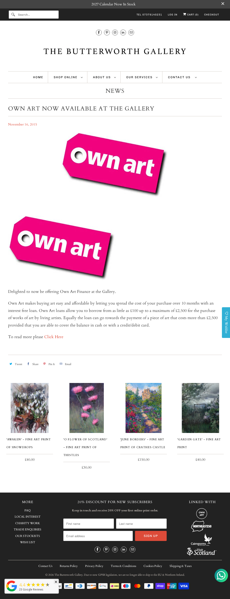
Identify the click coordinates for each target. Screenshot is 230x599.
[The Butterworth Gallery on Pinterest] (107, 32)
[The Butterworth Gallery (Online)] (11, 591)
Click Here (53, 337)
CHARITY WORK (27, 523)
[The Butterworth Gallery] (115, 52)
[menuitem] (68, 77)
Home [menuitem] (38, 77)
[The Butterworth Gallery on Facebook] (99, 32)
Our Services (140, 77)
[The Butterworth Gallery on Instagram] (115, 32)
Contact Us (180, 77)
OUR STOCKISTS (27, 536)
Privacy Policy (94, 566)
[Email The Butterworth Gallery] (131, 32)
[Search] (13, 15)
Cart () (192, 14)
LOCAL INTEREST (28, 517)
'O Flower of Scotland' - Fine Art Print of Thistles (85, 447)
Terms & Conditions (123, 566)
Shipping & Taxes (181, 566)
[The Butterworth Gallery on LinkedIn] (123, 32)
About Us (102, 77)
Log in (172, 14)
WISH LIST (27, 542)
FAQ (27, 510)
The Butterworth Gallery (68, 575)
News (115, 91)
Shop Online (66, 77)
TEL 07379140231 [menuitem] (149, 14)
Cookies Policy (153, 566)
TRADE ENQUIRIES (27, 530)
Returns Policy (69, 566)
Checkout (211, 14)
